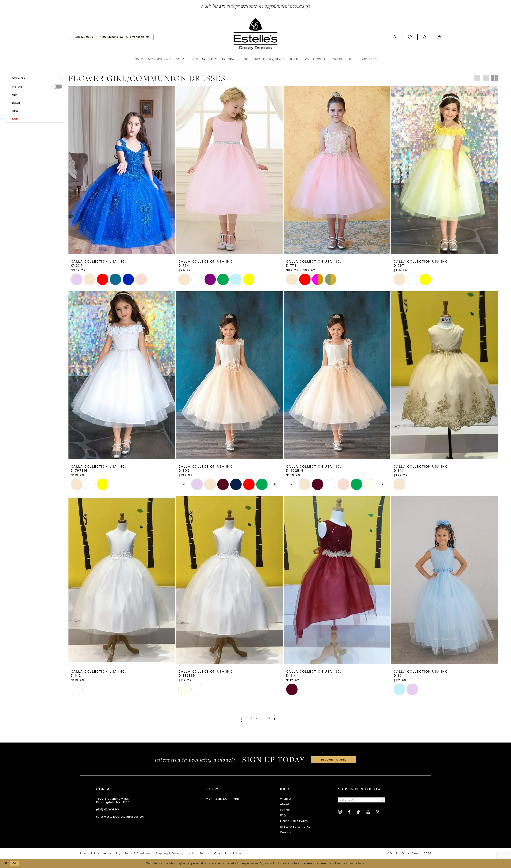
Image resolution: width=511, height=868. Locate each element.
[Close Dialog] (5, 863)
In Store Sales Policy (295, 826)
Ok (14, 863)
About (284, 804)
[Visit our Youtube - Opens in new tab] (368, 812)
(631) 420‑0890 (107, 809)
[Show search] (394, 37)
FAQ (283, 815)
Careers (286, 832)
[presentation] (57, 87)
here (361, 863)
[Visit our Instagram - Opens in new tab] (340, 812)
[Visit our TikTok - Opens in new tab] (358, 812)
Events (285, 810)
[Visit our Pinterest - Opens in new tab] (377, 812)
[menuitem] (83, 37)
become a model (333, 759)
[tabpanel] (197, 484)
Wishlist (285, 798)
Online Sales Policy (294, 821)
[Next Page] (274, 719)
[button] (424, 37)
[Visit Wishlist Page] (409, 37)
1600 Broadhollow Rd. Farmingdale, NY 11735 (113, 800)
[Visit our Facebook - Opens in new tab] (349, 812)
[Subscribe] (381, 800)
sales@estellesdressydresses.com (121, 816)
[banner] (255, 34)
